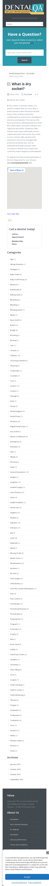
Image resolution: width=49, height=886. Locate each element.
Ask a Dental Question (19, 824)
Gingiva (13, 477)
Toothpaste (14, 715)
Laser (12, 538)
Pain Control (15, 599)
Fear (12, 452)
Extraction (14, 447)
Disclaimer (14, 819)
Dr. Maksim (14, 829)
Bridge (12, 330)
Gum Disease (15, 492)
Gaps (12, 467)
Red (11, 639)
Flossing (13, 462)
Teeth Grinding (16, 685)
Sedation (13, 659)
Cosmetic (13, 376)
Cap (11, 345)
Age (11, 259)
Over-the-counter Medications (22, 588)
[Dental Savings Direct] (24, 9)
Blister (12, 315)
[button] (47, 852)
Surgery (13, 680)
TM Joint (13, 700)
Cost (12, 381)
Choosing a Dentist (17, 360)
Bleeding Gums (16, 310)
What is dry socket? (21, 86)
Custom (13, 391)
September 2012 (16, 779)
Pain (12, 593)
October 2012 (15, 774)
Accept (27, 877)
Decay (12, 406)
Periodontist (15, 614)
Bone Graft (14, 320)
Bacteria (13, 284)
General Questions (17, 472)
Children (13, 355)
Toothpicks (14, 720)
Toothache (14, 710)
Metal (12, 548)
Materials (14, 543)
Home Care (14, 507)
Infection (13, 528)
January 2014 (15, 764)
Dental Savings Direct (17, 73)
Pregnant (14, 624)
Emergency (14, 441)
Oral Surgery (15, 578)
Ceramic (13, 350)
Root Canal (14, 644)
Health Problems (16, 502)
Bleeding (13, 305)
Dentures (14, 421)
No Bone (13, 568)
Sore (12, 675)
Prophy (13, 634)
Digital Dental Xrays (18, 426)
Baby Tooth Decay (17, 279)
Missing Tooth (15, 553)
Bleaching (14, 300)
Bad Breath (14, 289)
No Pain (13, 573)
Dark (12, 401)
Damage (13, 396)
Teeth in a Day (16, 690)
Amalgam (14, 269)
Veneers (13, 730)
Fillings (12, 457)
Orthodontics (15, 583)
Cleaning (13, 365)
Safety (12, 649)
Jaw (11, 533)
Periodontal (14, 604)
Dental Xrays (15, 416)
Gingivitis (13, 482)
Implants (13, 523)
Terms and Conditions (19, 845)
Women (13, 746)
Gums (12, 497)
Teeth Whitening (16, 695)
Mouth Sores (15, 558)
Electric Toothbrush (17, 436)
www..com (19, 163)
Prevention (14, 629)
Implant (13, 517)
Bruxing (13, 340)
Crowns (13, 386)
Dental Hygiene (16, 411)
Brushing (13, 335)
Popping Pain (15, 619)
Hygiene (13, 512)
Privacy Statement (34, 882)
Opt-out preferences (19, 882)
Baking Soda (15, 295)
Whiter (12, 735)
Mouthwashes (16, 563)
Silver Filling (14, 669)
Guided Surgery (16, 487)
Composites (15, 371)
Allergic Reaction (16, 264)
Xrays (12, 751)
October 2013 (15, 769)
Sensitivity (14, 664)
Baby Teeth (14, 274)
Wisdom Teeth (16, 740)
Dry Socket (30, 73)
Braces (13, 325)
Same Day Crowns (17, 654)
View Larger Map (13, 214)
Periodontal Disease (18, 609)
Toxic (12, 725)
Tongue (13, 705)
